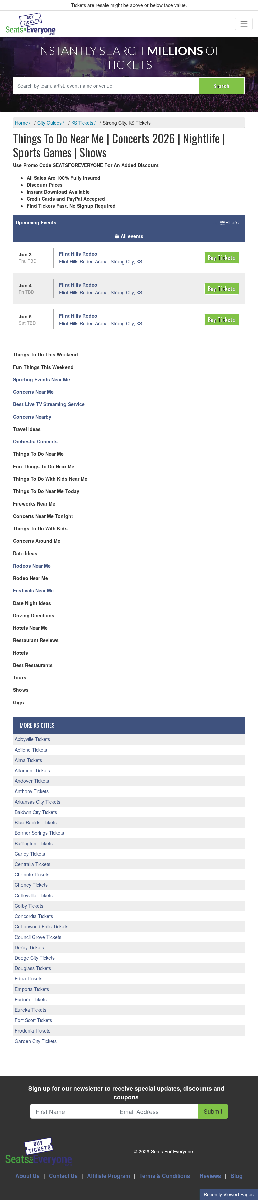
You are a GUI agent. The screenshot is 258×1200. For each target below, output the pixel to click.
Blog (236, 1176)
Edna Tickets (28, 978)
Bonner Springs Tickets (39, 832)
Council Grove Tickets (38, 936)
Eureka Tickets (30, 1009)
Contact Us (63, 1176)
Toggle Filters (225, 222)
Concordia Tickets (34, 916)
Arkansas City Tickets (37, 801)
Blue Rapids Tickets (36, 822)
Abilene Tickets (31, 749)
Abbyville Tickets (32, 739)
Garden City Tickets (36, 1041)
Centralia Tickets (32, 864)
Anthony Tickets (32, 791)
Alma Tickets (28, 760)
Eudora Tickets (31, 999)
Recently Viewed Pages (229, 1194)
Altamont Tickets (32, 770)
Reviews (210, 1176)
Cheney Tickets (31, 884)
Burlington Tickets (34, 843)
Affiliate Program (108, 1176)
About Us (27, 1176)
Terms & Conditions (164, 1176)
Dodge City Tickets (35, 957)
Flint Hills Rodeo (78, 253)
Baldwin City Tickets (36, 812)
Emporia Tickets (32, 989)
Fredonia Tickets (32, 1030)
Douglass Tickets (33, 968)
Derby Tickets (29, 947)
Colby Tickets (29, 905)
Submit (213, 1111)
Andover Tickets (32, 780)
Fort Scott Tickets (33, 1020)
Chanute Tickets (32, 874)
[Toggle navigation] (244, 24)
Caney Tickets (30, 853)
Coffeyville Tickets (34, 895)
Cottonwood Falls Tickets (41, 926)
